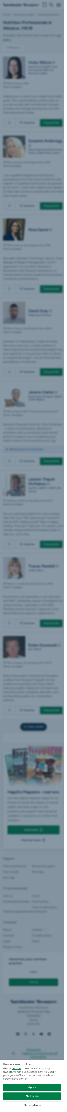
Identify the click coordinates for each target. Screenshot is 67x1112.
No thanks (32, 1096)
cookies (16, 1068)
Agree (32, 1087)
